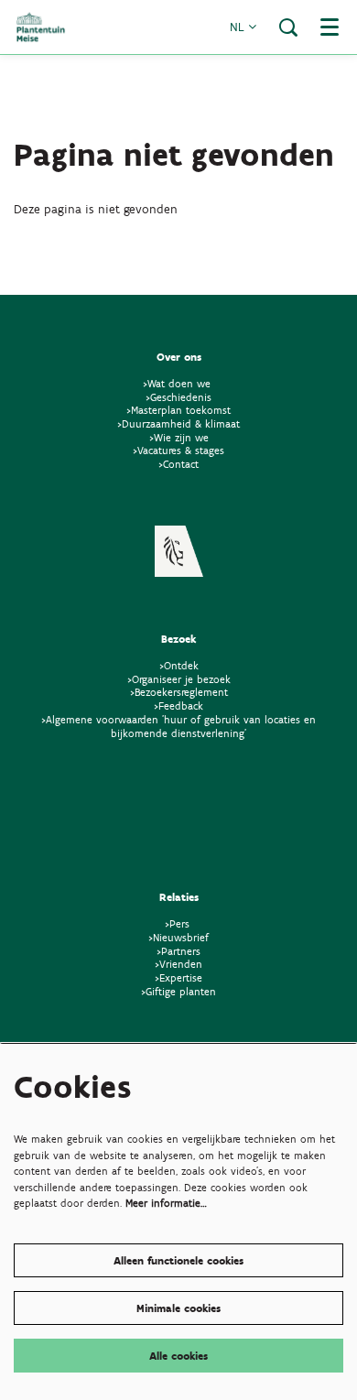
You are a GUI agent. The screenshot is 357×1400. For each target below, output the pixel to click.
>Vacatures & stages (178, 450)
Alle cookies (178, 1355)
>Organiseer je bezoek (179, 679)
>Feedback (178, 705)
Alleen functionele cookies (178, 1260)
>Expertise (178, 977)
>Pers (179, 923)
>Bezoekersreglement (179, 692)
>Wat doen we (177, 383)
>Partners (178, 951)
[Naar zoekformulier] (288, 27)
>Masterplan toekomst (178, 410)
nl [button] (239, 27)
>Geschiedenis (178, 397)
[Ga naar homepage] (41, 27)
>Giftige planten (178, 991)
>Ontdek (179, 665)
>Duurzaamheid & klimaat (178, 423)
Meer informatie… (166, 1203)
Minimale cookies (178, 1308)
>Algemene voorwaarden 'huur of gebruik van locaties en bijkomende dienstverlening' (178, 726)
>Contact (178, 464)
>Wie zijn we (179, 437)
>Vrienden (178, 964)
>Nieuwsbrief (178, 937)
